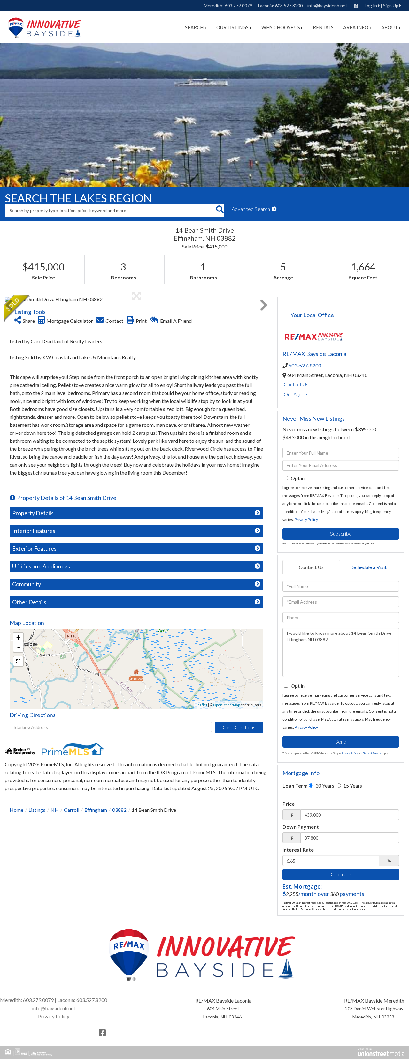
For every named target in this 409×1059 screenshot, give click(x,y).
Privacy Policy (306, 519)
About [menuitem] (389, 27)
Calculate (341, 874)
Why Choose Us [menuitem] (280, 27)
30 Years (324, 785)
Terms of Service (372, 753)
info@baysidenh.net (327, 5)
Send (340, 741)
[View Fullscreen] (18, 661)
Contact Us (296, 384)
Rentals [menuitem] (323, 27)
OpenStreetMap (226, 705)
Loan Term (295, 785)
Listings (36, 810)
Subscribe (341, 533)
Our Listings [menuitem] (232, 27)
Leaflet (201, 705)
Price (288, 804)
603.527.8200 (289, 5)
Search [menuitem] (194, 27)
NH (54, 810)
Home (16, 810)
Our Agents (296, 394)
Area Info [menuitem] (355, 27)
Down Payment (300, 827)
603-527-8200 (305, 365)
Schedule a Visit (369, 567)
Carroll (71, 810)
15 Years (352, 785)
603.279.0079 (238, 5)
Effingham (95, 810)
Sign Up (390, 5)
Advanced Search (251, 209)
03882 (119, 810)
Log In (371, 5)
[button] (220, 210)
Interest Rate (298, 850)
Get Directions (239, 727)
